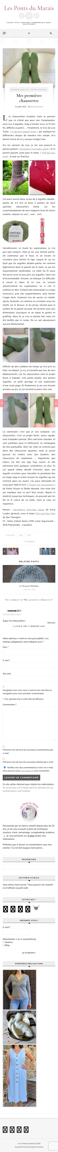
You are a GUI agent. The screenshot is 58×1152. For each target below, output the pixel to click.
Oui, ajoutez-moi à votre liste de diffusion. (24, 699)
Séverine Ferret (37, 107)
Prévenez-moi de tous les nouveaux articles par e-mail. (28, 762)
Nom (6, 647)
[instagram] (20, 909)
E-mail (6, 660)
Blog (7, 945)
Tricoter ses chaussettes (41, 484)
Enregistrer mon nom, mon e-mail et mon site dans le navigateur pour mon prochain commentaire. (27, 692)
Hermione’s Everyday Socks (28, 509)
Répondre (51, 622)
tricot (29, 535)
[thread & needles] (36, 909)
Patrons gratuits (20, 89)
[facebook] (5, 909)
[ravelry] (27, 909)
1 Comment (29, 541)
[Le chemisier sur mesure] (9, 551)
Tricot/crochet (39, 89)
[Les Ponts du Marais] (29, 12)
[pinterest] (13, 909)
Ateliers (8, 942)
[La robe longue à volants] (49, 551)
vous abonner (27, 770)
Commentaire (10, 704)
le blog (31, 835)
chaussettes (10, 535)
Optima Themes (36, 1147)
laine (21, 535)
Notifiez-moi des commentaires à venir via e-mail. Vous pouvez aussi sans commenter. (28, 769)
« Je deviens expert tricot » (24, 131)
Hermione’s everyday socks (34, 149)
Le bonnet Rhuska (29, 585)
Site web (7, 673)
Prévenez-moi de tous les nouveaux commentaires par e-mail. (28, 751)
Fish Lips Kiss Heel (45, 513)
